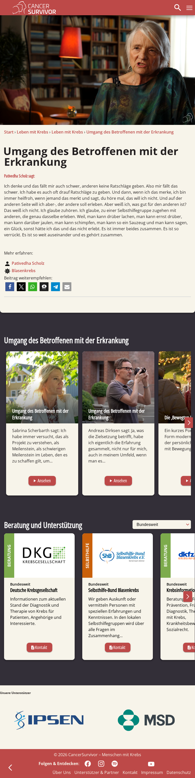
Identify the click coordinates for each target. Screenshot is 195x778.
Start (8, 132)
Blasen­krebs (24, 270)
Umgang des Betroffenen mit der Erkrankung (130, 132)
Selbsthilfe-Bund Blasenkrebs (113, 590)
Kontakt (38, 647)
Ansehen (41, 480)
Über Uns (62, 772)
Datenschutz (179, 772)
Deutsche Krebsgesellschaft (33, 590)
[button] (188, 7)
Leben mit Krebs (32, 132)
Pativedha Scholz (28, 263)
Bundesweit (20, 584)
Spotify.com (131, 763)
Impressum (152, 772)
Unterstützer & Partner (96, 772)
